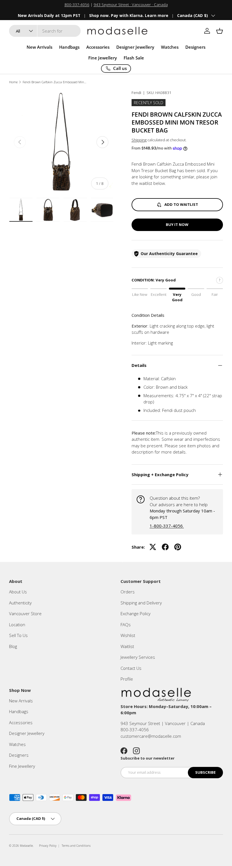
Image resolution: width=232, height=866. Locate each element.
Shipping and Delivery (141, 603)
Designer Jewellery (26, 733)
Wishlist (128, 635)
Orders (128, 592)
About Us (18, 592)
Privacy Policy (48, 846)
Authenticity (20, 603)
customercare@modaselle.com (151, 736)
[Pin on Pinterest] (177, 547)
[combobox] (45, 31)
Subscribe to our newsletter (148, 758)
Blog (13, 646)
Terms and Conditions (76, 846)
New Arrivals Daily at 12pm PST (49, 15)
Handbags (18, 711)
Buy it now (177, 224)
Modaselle (26, 846)
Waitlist (127, 646)
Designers (19, 755)
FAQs (126, 624)
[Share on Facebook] (165, 547)
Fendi (136, 92)
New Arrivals (39, 47)
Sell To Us (18, 635)
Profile (127, 679)
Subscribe (205, 772)
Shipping (139, 139)
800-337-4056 (77, 4)
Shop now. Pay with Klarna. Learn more (128, 15)
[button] (219, 31)
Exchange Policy (136, 613)
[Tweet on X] (153, 547)
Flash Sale (134, 58)
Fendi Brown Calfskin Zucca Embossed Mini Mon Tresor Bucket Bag (54, 82)
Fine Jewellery (22, 766)
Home (13, 82)
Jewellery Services (138, 657)
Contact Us (131, 668)
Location (17, 624)
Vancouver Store (25, 613)
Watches (17, 744)
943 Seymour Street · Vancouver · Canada (131, 4)
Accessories (21, 722)
